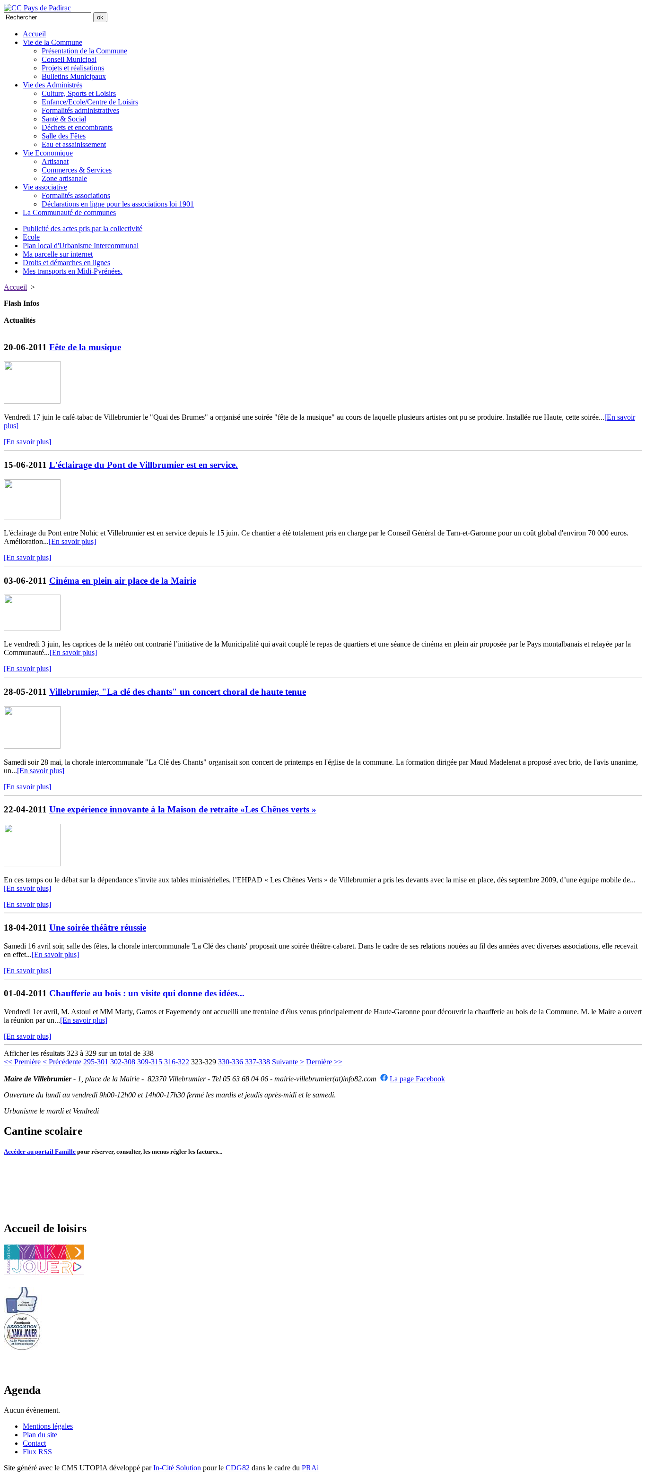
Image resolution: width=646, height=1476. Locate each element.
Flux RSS (37, 1452)
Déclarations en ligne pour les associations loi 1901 (118, 204)
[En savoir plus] (27, 442)
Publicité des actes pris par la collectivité (82, 228)
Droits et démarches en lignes (66, 263)
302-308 (122, 1062)
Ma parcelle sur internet (58, 254)
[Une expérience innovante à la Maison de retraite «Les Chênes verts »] (32, 864)
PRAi (310, 1468)
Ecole (31, 237)
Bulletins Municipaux (74, 76)
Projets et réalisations (73, 68)
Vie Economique (48, 153)
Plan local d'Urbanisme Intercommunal (81, 246)
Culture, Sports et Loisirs (79, 93)
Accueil (34, 34)
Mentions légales (48, 1426)
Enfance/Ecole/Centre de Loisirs (90, 102)
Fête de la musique (85, 347)
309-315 (149, 1062)
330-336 (230, 1062)
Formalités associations (76, 195)
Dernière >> (324, 1062)
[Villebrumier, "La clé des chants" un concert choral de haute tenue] (32, 746)
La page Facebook (417, 1079)
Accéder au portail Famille (40, 1151)
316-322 (176, 1062)
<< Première (22, 1062)
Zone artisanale (64, 178)
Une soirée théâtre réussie (97, 927)
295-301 (95, 1062)
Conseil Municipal (69, 59)
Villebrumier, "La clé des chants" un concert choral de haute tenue (177, 692)
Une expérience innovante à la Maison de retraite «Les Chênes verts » (182, 809)
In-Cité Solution (177, 1468)
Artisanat (55, 161)
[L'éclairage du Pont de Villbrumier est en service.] (32, 517)
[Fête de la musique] (32, 401)
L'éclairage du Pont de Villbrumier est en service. (143, 465)
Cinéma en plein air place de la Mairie (122, 581)
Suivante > (288, 1062)
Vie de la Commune (52, 42)
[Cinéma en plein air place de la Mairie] (32, 628)
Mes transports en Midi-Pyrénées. (72, 271)
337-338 (257, 1062)
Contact (34, 1443)
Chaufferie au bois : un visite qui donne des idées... (146, 993)
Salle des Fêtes (64, 136)
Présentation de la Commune (84, 51)
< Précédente (62, 1062)
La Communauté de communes (69, 212)
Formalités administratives (80, 110)
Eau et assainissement (74, 144)
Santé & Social (64, 119)
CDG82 (238, 1468)
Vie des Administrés (52, 85)
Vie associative (45, 187)
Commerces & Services (77, 170)
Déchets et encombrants (77, 127)
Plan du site (40, 1435)
